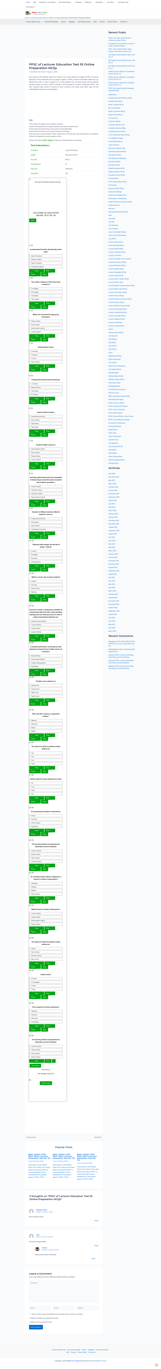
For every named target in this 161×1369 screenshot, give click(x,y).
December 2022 (113, 520)
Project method (35, 321)
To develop (34, 351)
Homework (34, 1018)
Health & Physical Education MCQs (120, 202)
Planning (33, 592)
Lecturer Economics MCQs (117, 262)
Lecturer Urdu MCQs (115, 322)
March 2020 (112, 631)
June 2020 (111, 621)
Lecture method (36, 332)
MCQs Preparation (114, 359)
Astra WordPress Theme (98, 1361)
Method (33, 890)
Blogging (72, 22)
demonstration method (38, 328)
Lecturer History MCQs (115, 275)
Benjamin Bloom (36, 387)
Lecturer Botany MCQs (115, 249)
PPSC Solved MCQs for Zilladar (119, 419)
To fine (33, 989)
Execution (34, 585)
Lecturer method (36, 850)
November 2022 (113, 524)
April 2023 (111, 507)
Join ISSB (111, 218)
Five (32, 760)
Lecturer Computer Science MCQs (119, 259)
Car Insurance (113, 118)
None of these (35, 324)
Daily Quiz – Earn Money (47, 2)
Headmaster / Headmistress (117, 198)
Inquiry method (35, 917)
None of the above (36, 256)
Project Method (35, 655)
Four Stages (35, 292)
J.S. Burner (34, 384)
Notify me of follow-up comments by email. (44, 1318)
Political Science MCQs (116, 403)
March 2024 (112, 483)
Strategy (33, 887)
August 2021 (112, 574)
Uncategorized (113, 443)
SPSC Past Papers (114, 436)
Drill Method (34, 666)
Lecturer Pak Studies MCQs (117, 292)
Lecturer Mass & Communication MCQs (121, 285)
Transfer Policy (113, 440)
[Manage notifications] (156, 1364)
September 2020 (113, 611)
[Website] (87, 1308)
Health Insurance (114, 205)
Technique (34, 883)
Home (28, 2)
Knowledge (34, 554)
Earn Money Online (84, 22)
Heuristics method (36, 490)
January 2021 (112, 597)
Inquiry (33, 948)
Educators (99, 2)
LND (34, 2)
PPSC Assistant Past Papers (117, 406)
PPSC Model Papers (115, 413)
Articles (63, 22)
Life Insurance (113, 336)
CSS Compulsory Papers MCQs (119, 135)
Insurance (111, 208)
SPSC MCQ (112, 433)
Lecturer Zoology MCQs (116, 326)
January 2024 (112, 490)
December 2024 (113, 477)
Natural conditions (36, 263)
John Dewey (35, 391)
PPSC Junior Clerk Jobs (116, 409)
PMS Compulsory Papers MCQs (119, 396)
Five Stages (34, 288)
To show (33, 358)
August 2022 (112, 534)
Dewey (33, 727)
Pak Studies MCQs (114, 369)
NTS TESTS (112, 362)
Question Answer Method (38, 621)
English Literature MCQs (116, 171)
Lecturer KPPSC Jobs (115, 282)
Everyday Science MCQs (116, 175)
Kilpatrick (34, 720)
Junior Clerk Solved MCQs (117, 235)
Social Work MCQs (114, 426)
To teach (33, 551)
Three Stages (35, 299)
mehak (110, 655)
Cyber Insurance (113, 145)
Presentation (35, 1022)
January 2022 (112, 557)
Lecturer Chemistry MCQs (117, 252)
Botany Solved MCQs (115, 115)
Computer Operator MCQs (117, 128)
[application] (71, 2)
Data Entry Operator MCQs (117, 151)
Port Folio (34, 819)
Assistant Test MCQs (115, 101)
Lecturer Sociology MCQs (116, 316)
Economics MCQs (114, 161)
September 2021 (113, 571)
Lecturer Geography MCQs (117, 272)
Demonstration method (38, 449)
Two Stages (34, 295)
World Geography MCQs (116, 460)
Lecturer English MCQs (116, 269)
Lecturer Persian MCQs (116, 295)
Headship (78, 2)
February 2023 (113, 514)
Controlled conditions (37, 266)
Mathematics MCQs (114, 356)
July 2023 (111, 504)
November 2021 (113, 564)
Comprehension (36, 562)
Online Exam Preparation (116, 366)
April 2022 (111, 547)
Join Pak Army (113, 225)
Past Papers (30, 7)
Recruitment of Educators (116, 423)
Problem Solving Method (38, 663)
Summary (34, 1014)
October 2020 (112, 607)
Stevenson (34, 724)
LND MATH (112, 342)
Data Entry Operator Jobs (116, 148)
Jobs (110, 215)
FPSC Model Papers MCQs (117, 182)
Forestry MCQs (113, 178)
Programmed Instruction (38, 518)
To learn (33, 985)
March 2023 (112, 510)
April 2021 (111, 587)
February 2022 (113, 554)
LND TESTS (112, 346)
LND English (112, 339)
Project (33, 815)
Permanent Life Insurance (116, 389)
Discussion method (36, 493)
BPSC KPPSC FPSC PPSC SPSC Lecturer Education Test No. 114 (87, 1157)
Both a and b (35, 959)
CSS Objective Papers (115, 138)
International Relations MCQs (118, 212)
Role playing (35, 522)
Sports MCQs (112, 429)
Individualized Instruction (38, 529)
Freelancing (112, 185)
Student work (35, 685)
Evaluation (34, 558)
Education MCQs (114, 165)
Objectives (34, 1011)
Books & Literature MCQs (116, 111)
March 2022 (112, 550)
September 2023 (113, 497)
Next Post (98, 1137)
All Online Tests (123, 2)
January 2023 (112, 517)
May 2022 (111, 544)
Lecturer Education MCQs (36, 1161)
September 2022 (113, 530)
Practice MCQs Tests (33, 22)
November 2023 (113, 494)
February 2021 (113, 594)
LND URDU (112, 349)
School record (35, 689)
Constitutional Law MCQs (116, 131)
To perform (34, 355)
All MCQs (88, 2)
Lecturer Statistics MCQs (116, 319)
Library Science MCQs (115, 332)
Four (32, 756)
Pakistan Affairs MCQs (115, 376)
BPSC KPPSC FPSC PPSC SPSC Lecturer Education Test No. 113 (64, 1156)
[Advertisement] (64, 44)
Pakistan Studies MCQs (116, 379)
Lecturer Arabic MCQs (115, 242)
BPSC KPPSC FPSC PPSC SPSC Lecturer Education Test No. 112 (39, 1156)
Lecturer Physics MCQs (116, 302)
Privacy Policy (112, 22)
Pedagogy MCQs (114, 386)
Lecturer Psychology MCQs (117, 309)
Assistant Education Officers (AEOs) (120, 98)
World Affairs (112, 453)
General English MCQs (116, 188)
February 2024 (113, 487)
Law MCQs (112, 238)
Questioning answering (38, 416)
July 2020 (111, 618)
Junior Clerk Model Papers (117, 232)
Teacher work (35, 696)
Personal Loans (113, 393)
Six (32, 783)
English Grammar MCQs (116, 168)
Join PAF (110, 2)
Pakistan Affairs (113, 373)
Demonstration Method (38, 659)
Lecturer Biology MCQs (116, 245)
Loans (110, 352)
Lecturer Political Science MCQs (119, 306)
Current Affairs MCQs (115, 141)
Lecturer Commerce (114, 255)
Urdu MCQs (112, 450)
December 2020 (113, 601)
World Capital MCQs (115, 456)
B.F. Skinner (34, 394)
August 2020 (112, 614)
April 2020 (111, 628)
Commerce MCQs (114, 121)
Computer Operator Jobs (116, 125)
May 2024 (111, 480)
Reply (96, 1220)
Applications (112, 94)
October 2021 (112, 567)
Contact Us (123, 22)
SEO (95, 22)
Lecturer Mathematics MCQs (117, 289)
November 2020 (113, 604)
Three (33, 763)
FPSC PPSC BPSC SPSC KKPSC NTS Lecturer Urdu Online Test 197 (121, 644)
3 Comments (33, 72)
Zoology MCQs (113, 463)
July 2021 (111, 577)
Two (32, 753)
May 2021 (111, 584)
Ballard (33, 731)
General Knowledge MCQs (117, 195)
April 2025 (111, 473)
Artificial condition (36, 259)
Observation (34, 427)
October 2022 (112, 527)
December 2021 (113, 561)
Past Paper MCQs (114, 383)
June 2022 (111, 540)
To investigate (35, 982)
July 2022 (111, 537)
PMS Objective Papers (115, 399)
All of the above (35, 628)
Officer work (34, 692)
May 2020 (111, 624)
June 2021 (111, 581)
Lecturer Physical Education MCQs (120, 299)
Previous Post (30, 1137)
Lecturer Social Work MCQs (117, 312)
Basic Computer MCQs (116, 104)
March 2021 (112, 591)
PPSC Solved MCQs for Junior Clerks (120, 416)
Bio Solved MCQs (114, 108)
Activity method (35, 854)
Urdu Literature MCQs (115, 446)
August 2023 (112, 500)
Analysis (33, 581)
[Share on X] (43, 1077)
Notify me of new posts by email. (41, 1322)
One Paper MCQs (64, 2)
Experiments (35, 423)
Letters (110, 329)
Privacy (102, 22)
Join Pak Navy (113, 228)
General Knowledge (51, 22)
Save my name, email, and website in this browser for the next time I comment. (57, 1314)
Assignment (34, 826)
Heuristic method (36, 955)
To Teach (34, 978)
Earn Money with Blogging (117, 158)
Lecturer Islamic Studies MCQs (118, 279)
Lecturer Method (36, 624)
